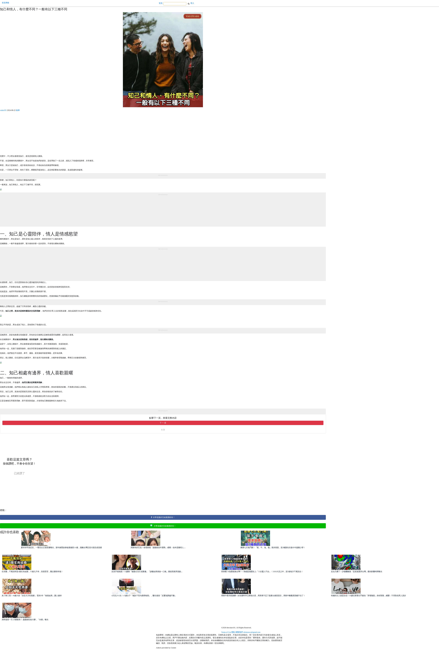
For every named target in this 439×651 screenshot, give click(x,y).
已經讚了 (19, 473)
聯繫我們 (239, 632)
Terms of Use (226, 632)
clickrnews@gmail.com (251, 632)
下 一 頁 (163, 423)
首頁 (160, 3)
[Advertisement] (68, 134)
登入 (192, 3)
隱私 (233, 632)
